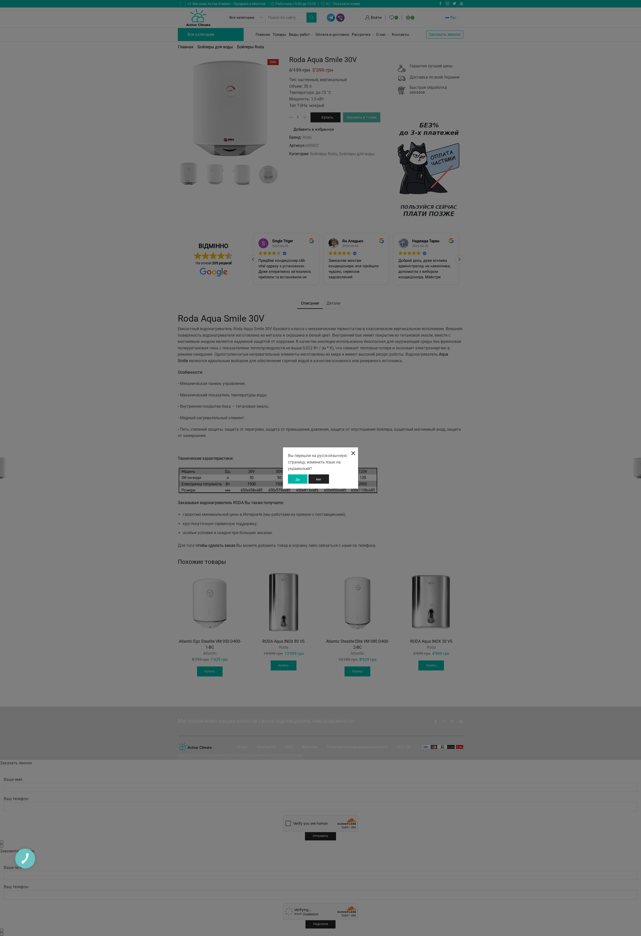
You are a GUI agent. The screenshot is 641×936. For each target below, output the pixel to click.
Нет (318, 479)
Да (298, 479)
